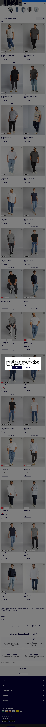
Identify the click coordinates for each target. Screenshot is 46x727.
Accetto (17, 367)
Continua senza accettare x (11, 357)
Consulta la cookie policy (10, 365)
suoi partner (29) (12, 359)
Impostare (28, 367)
